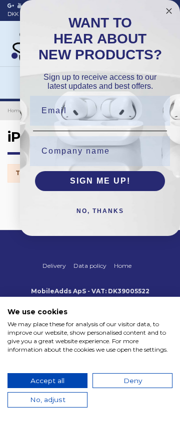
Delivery (54, 265)
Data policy (90, 265)
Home (123, 265)
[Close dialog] (169, 11)
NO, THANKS (100, 211)
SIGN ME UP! (100, 181)
